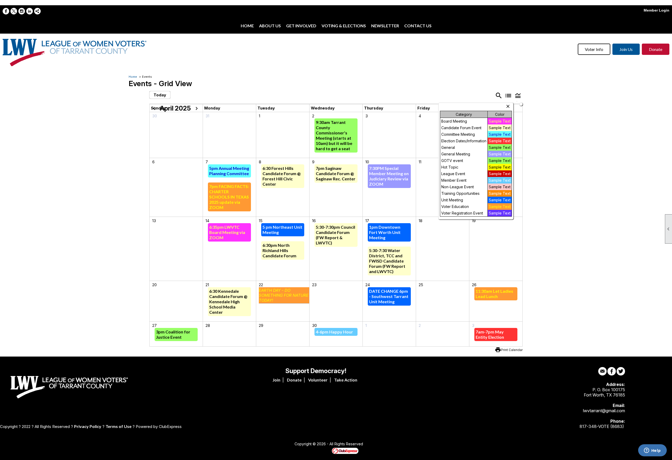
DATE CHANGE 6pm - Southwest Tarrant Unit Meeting (388, 296)
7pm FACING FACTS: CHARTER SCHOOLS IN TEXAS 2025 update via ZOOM (229, 197)
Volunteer (318, 379)
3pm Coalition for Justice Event (173, 334)
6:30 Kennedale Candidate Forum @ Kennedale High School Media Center (228, 302)
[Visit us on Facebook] (6, 11)
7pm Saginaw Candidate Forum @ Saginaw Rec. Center (335, 173)
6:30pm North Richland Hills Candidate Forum (279, 250)
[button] (518, 95)
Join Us (626, 49)
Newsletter (385, 25)
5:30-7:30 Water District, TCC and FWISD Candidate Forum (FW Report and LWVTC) (387, 261)
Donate (655, 49)
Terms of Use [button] (119, 426)
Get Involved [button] (301, 25)
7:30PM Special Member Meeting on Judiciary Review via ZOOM (389, 176)
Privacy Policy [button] (87, 426)
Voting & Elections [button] (344, 25)
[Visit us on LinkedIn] (29, 11)
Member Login (656, 10)
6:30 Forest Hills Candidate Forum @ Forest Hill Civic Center (281, 176)
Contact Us (418, 25)
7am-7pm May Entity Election (490, 334)
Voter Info (594, 49)
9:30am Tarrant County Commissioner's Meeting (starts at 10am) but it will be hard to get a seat (334, 135)
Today (160, 94)
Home (247, 25)
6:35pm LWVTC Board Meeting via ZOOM (227, 232)
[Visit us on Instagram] (21, 11)
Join (276, 379)
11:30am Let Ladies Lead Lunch (494, 294)
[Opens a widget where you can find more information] (652, 450)
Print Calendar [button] (512, 350)
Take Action (345, 379)
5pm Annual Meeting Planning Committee (229, 171)
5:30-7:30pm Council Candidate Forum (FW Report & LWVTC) (335, 234)
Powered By (323, 450)
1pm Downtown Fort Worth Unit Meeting (385, 232)
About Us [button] (270, 25)
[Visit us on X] (13, 11)
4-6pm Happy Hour (334, 331)
